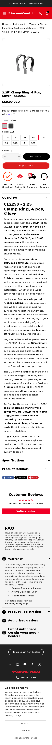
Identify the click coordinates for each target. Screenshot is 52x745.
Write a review (25, 511)
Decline (25, 730)
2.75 (16, 143)
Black (11, 126)
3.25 (34, 143)
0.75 (7, 138)
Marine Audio (19, 24)
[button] (4, 13)
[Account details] (40, 13)
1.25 (25, 138)
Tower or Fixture (38, 24)
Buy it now (26, 165)
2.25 (43, 138)
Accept (25, 723)
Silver (4, 126)
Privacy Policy (13, 715)
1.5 (34, 138)
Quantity (7, 150)
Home (5, 24)
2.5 (7, 143)
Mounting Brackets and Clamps (19, 28)
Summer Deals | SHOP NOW (26, 3)
